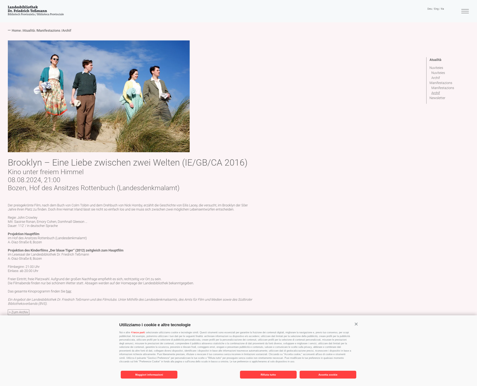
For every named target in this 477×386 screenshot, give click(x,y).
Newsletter (437, 98)
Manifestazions (440, 83)
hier (68, 291)
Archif (435, 78)
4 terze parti (138, 332)
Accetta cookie (327, 374)
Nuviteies (436, 68)
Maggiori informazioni (149, 374)
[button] (356, 324)
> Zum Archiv (18, 312)
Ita (442, 8)
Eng (436, 8)
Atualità (435, 60)
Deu (429, 8)
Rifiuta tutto (268, 374)
